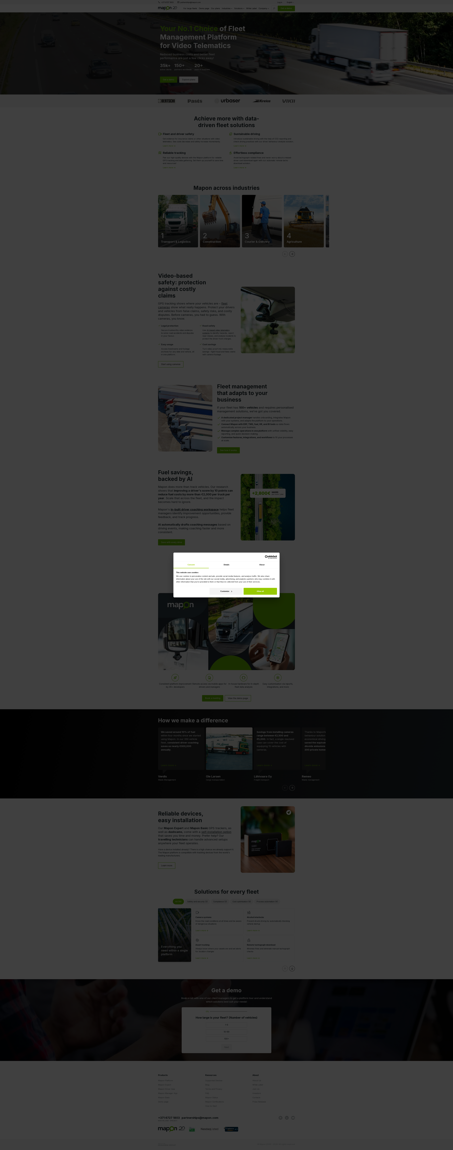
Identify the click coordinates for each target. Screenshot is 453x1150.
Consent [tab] (191, 565)
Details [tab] (226, 565)
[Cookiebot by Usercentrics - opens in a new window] (266, 557)
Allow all (260, 591)
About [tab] (261, 565)
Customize (224, 591)
